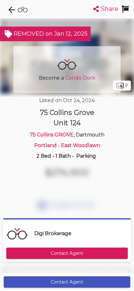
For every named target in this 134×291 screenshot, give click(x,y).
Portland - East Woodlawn (67, 145)
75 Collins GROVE (52, 135)
